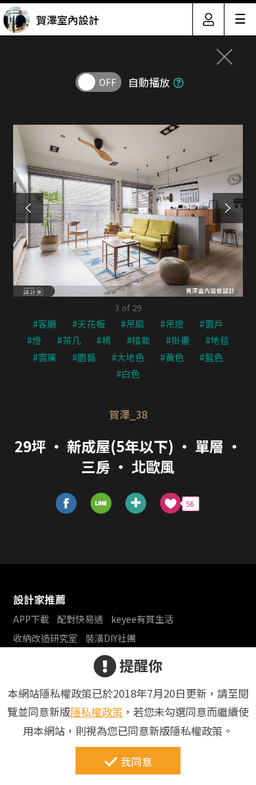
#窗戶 (211, 323)
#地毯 (217, 340)
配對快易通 (80, 619)
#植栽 (138, 340)
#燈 (34, 340)
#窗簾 (44, 357)
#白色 (128, 373)
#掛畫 (178, 340)
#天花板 (88, 323)
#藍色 (211, 357)
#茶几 (69, 340)
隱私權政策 (96, 711)
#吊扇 (132, 323)
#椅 (103, 340)
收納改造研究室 (45, 638)
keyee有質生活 (142, 619)
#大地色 (128, 357)
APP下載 (31, 619)
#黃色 (172, 357)
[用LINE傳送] (101, 504)
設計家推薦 (39, 599)
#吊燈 (172, 323)
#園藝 (84, 357)
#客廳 (44, 323)
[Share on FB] (66, 504)
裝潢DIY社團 (110, 638)
